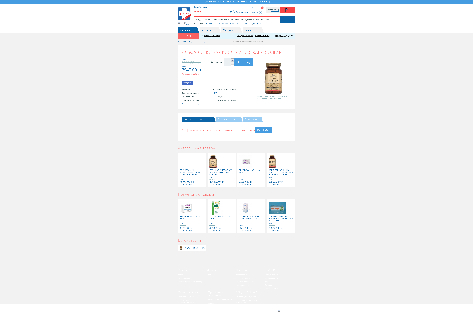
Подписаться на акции (187, 297)
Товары (181, 275)
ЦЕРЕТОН (248, 24)
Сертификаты (251, 119)
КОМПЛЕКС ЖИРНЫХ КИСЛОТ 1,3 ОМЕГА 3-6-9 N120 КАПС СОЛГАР (281, 172)
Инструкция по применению (197, 119)
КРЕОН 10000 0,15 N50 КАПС (220, 217)
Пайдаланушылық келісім (246, 297)
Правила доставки (243, 278)
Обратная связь (189, 292)
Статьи (209, 275)
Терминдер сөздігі (272, 288)
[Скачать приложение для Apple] (180, 23)
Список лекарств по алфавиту (190, 282)
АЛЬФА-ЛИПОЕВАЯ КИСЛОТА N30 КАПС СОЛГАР (195, 248)
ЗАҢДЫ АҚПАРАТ (247, 292)
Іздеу (267, 282)
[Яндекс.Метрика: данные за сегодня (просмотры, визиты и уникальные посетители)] (285, 311)
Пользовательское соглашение (219, 300)
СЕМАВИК (208, 24)
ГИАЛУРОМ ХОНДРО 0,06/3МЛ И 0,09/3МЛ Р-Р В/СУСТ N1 (281, 218)
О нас (248, 30)
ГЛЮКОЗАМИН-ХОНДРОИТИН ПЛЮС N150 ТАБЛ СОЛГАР (190, 172)
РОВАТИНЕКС (218, 24)
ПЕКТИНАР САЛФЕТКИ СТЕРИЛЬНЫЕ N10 (250, 217)
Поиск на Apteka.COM (245, 282)
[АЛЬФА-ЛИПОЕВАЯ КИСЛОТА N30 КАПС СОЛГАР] (181, 248)
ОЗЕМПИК (229, 24)
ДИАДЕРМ (257, 24)
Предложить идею (185, 306)
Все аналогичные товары (191, 104)
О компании (202, 310)
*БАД (215, 93)
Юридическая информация (216, 293)
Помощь (242, 270)
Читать (206, 30)
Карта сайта (217, 310)
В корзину (243, 62)
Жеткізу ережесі (271, 278)
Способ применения (227, 119)
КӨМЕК (270, 270)
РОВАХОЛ (239, 24)
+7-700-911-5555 (237, 2)
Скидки (228, 30)
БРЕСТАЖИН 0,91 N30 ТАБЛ (249, 171)
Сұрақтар (268, 285)
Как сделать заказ (244, 36)
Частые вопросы (242, 285)
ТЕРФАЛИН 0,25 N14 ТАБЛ (190, 217)
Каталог (185, 30)
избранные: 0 (275, 11)
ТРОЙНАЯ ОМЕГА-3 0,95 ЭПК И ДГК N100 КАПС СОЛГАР (220, 172)
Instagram (187, 83)
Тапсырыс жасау (262, 36)
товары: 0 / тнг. (273, 9)
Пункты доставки (212, 36)
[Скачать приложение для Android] (187, 23)
